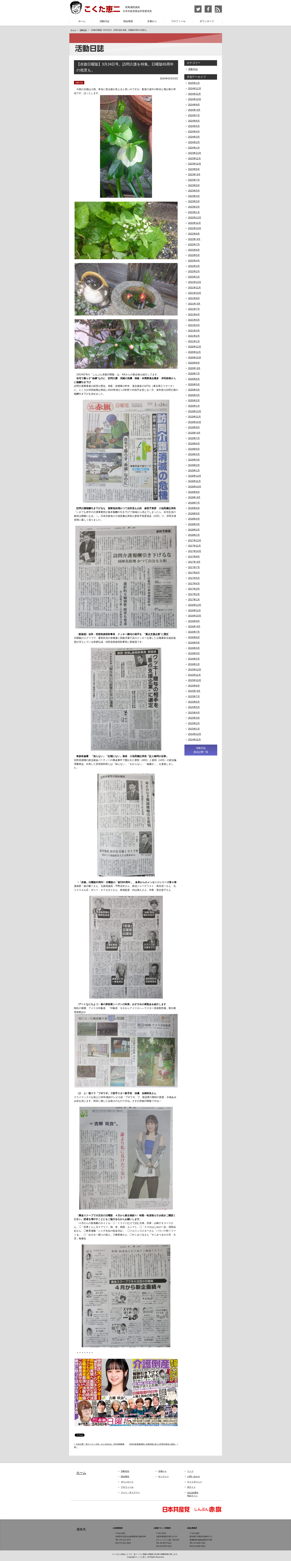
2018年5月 (194, 513)
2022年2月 (194, 271)
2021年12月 (194, 282)
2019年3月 (194, 459)
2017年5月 (194, 578)
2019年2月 (194, 465)
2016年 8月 (194, 626)
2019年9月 (194, 427)
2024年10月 (194, 99)
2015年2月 (194, 723)
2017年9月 (194, 556)
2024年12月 (194, 88)
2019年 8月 (194, 433)
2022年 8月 (194, 239)
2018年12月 (194, 476)
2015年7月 (194, 696)
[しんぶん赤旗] (208, 1512)
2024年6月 (194, 121)
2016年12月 (194, 605)
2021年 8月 (194, 303)
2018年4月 (194, 519)
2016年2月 (194, 659)
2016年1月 (194, 664)
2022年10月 (194, 228)
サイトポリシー (194, 1482)
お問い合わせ (193, 1476)
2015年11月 (194, 675)
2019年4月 (194, 454)
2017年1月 (194, 599)
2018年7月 (194, 503)
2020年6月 (194, 379)
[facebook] (208, 12)
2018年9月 (194, 492)
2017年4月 (194, 583)
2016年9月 (194, 621)
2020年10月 (194, 357)
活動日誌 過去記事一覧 (201, 750)
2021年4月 (194, 325)
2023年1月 (194, 212)
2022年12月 (194, 217)
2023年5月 (194, 190)
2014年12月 (194, 734)
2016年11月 (194, 610)
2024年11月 (194, 94)
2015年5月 (194, 707)
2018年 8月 (194, 497)
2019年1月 (194, 470)
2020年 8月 (194, 368)
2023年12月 (194, 153)
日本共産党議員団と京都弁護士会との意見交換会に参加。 (153, 1444)
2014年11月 (194, 739)
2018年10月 (194, 486)
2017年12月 (194, 540)
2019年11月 (194, 416)
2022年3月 (194, 266)
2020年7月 (194, 373)
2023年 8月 (194, 174)
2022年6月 (194, 250)
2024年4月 (194, 131)
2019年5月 (194, 449)
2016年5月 (194, 642)
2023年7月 (194, 180)
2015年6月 (194, 702)
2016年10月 (194, 615)
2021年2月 (194, 336)
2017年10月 (194, 551)
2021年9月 (194, 298)
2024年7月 (194, 115)
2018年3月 (194, 524)
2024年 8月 (194, 110)
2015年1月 (194, 729)
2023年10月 (194, 163)
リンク (190, 1471)
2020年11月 (194, 352)
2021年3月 (194, 330)
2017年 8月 (194, 562)
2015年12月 (194, 669)
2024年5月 (194, 126)
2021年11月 (194, 287)
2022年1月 (194, 277)
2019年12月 (194, 411)
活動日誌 (104, 21)
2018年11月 (194, 481)
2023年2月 (194, 207)
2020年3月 (194, 395)
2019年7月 (194, 438)
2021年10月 (194, 293)
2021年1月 (194, 341)
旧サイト (191, 1487)
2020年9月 (194, 363)
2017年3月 (194, 589)
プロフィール (178, 21)
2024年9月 (194, 104)
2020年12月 (194, 346)
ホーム (81, 21)
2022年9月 (194, 233)
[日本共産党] (177, 1512)
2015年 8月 (194, 691)
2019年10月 (194, 422)
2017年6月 (194, 572)
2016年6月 (194, 637)
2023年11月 (194, 158)
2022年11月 (194, 223)
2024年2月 (194, 142)
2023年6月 (194, 185)
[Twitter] (198, 12)
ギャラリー (163, 1476)
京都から (152, 21)
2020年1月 (194, 406)
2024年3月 (194, 137)
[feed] (218, 12)
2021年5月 (194, 320)
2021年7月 (194, 309)
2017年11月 (194, 545)
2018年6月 (194, 508)
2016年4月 (194, 648)
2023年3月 (194, 201)
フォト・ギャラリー (130, 1492)
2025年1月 (194, 83)
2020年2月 (194, 400)
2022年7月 (194, 244)
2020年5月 (194, 384)
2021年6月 (194, 314)
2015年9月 (194, 685)
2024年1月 (194, 147)
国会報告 (128, 21)
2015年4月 (194, 712)
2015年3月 (194, 718)
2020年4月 (194, 389)
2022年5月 (194, 255)
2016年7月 (194, 632)
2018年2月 (194, 529)
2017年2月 (194, 594)
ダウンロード (207, 21)
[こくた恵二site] (94, 13)
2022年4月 (194, 260)
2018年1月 (194, 535)
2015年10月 (194, 680)
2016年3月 (194, 653)
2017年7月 (194, 567)
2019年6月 (194, 443)
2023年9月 (194, 169)
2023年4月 (194, 196)
